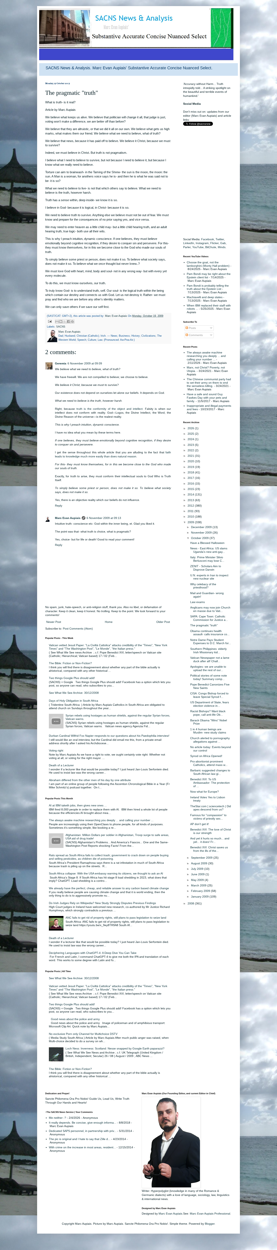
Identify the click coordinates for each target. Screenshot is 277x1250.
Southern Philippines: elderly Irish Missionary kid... (208, 650)
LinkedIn (188, 243)
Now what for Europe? (204, 791)
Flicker (214, 243)
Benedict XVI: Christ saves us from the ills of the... (209, 849)
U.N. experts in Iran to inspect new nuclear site (209, 577)
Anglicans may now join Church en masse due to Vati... (210, 609)
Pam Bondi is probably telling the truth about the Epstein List (208, 287)
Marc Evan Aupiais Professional (210, 1213)
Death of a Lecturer (61, 765)
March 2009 (199, 885)
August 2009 (199, 863)
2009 (191, 522)
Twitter (220, 239)
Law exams (197, 602)
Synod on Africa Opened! (206, 756)
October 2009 (200, 538)
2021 (191, 455)
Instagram (202, 243)
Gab (223, 243)
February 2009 (201, 890)
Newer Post (53, 621)
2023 (191, 444)
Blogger (210, 1223)
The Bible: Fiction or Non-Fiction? (70, 663)
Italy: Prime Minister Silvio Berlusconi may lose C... (207, 559)
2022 (191, 450)
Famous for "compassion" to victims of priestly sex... (208, 816)
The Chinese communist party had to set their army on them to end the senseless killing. (209, 383)
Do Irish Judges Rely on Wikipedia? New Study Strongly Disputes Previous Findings (102, 903)
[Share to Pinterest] (72, 321)
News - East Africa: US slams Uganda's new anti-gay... (208, 550)
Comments (195, 335)
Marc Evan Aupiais (68, 518)
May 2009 (198, 880)
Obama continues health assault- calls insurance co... (210, 632)
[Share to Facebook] (69, 321)
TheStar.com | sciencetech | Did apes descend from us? (210, 808)
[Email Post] (50, 321)
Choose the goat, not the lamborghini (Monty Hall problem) (208, 264)
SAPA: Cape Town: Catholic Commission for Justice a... (209, 618)
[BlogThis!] (61, 321)
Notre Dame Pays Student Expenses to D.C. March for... (210, 641)
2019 (191, 467)
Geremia (60, 363)
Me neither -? (57, 1117)
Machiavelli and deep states (204, 297)
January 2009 (200, 896)
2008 (191, 903)
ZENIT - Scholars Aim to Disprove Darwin (205, 568)
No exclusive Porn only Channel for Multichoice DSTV (83, 1033)
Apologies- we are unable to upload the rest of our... (208, 668)
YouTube (198, 247)
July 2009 (197, 868)
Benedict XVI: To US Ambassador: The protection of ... (210, 783)
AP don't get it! (199, 824)
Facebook (207, 239)
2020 (191, 461)
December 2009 (202, 527)
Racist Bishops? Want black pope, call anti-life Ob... (207, 713)
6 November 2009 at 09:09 (85, 363)
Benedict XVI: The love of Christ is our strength (210, 831)
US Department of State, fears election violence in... (209, 704)
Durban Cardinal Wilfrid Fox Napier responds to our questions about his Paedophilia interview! (109, 735)
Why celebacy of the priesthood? (203, 586)
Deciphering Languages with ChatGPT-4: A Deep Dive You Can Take (92, 952)
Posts (192, 328)
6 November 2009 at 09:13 (104, 518)
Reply (58, 505)
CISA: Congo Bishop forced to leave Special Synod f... (209, 695)
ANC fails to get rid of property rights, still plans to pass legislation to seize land (115, 917)
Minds (221, 247)
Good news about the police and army (75, 1019)
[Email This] (57, 321)
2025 (191, 433)
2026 (191, 428)
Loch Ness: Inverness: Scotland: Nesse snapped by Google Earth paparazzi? (114, 1048)
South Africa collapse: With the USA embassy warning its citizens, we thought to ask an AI (106, 873)
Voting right (56, 750)
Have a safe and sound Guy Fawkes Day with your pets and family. (207, 398)
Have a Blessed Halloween (207, 542)
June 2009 (198, 874)
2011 (191, 511)
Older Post (163, 621)
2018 (191, 472)
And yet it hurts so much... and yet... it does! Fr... (209, 840)
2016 (191, 483)
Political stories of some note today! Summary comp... (208, 677)
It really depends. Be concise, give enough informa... (82, 1122)
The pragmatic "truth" (204, 625)
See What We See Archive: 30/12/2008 (74, 692)
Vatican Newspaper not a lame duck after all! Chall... (209, 659)
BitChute (210, 247)
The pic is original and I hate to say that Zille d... (79, 1139)
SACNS (60, 326)
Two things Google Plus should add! (72, 678)
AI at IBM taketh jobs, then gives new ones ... (78, 805)
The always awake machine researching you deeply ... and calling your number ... (101, 820)
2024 (191, 439)
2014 (191, 494)
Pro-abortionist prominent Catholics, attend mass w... (209, 763)
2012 (191, 505)
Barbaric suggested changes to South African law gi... (210, 772)
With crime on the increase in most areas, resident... (82, 1147)
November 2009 (202, 532)
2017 (191, 477)
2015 (191, 489)
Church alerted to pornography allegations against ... (210, 740)
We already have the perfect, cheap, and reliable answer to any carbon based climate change (109, 888)
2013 (191, 500)
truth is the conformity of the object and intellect (109, 408)
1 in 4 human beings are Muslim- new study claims (208, 731)
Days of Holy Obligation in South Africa (73, 700)
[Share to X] (65, 321)
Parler (187, 247)
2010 (191, 516)
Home (109, 621)
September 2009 (202, 857)
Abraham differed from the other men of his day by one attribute (90, 780)
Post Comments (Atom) (78, 628)
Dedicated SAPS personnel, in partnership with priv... (82, 1131)
